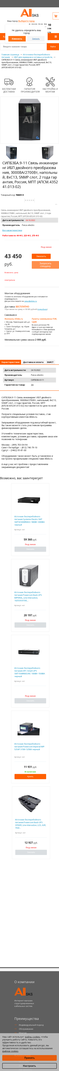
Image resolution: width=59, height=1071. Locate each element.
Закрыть (36, 38)
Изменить (17, 38)
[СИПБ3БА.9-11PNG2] (11, 152)
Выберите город (26, 21)
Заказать (41, 256)
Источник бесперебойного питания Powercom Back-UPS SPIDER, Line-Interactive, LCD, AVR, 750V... (30, 823)
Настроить (29, 1066)
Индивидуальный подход (31, 1025)
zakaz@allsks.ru (30, 301)
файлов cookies (10, 1051)
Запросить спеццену (45, 264)
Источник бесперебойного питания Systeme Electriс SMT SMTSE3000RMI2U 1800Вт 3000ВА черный (29, 520)
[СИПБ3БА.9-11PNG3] (47, 152)
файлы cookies (32, 1036)
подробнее (42, 309)
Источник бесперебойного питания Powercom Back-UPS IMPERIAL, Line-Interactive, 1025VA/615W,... (28, 596)
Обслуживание (26, 1029)
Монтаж (23, 1032)
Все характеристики (12, 230)
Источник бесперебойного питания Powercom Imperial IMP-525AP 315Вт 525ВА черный (29, 746)
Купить (30, 776)
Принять (29, 1058)
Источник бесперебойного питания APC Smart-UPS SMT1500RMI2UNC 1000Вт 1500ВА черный (29, 672)
